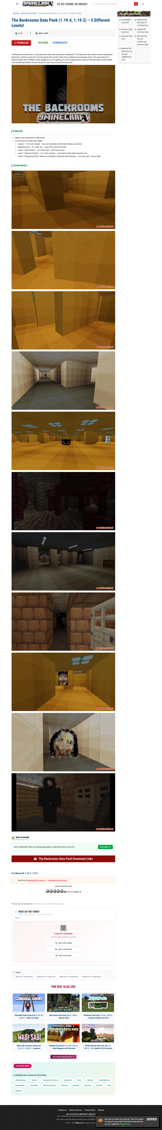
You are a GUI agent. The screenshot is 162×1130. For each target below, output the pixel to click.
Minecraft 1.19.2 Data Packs (46, 977)
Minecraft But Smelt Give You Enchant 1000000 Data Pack (127, 54)
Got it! (152, 1120)
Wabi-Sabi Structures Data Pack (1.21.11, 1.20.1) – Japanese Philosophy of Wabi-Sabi (29, 1047)
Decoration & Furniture (50, 1080)
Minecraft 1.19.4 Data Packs (92, 977)
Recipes (76, 1085)
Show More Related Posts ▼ (63, 1057)
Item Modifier (20, 1085)
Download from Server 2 (57, 880)
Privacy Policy (90, 1110)
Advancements (20, 1080)
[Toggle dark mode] (143, 4)
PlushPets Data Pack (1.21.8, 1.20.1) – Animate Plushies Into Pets (98, 1016)
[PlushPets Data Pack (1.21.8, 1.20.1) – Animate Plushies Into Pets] (98, 1003)
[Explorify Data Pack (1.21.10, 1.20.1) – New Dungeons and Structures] (63, 1033)
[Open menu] (17, 4)
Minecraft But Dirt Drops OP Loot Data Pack (142, 22)
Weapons (18, 1091)
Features (43, 42)
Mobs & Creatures (49, 1085)
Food (79, 1080)
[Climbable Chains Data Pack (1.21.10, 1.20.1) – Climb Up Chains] (29, 1003)
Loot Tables (34, 1085)
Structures (87, 1085)
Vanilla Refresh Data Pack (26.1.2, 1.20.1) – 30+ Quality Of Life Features (98, 1047)
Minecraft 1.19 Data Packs (24, 977)
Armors (34, 1080)
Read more (125, 1124)
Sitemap (101, 1110)
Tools (109, 1085)
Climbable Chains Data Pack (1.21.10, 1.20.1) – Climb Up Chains (29, 1016)
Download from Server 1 (36, 880)
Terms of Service (75, 1110)
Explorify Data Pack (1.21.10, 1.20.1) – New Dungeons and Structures (63, 1047)
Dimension (68, 1080)
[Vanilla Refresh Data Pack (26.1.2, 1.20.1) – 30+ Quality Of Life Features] (98, 1033)
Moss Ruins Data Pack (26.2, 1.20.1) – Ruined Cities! (63, 1016)
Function (90, 1080)
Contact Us (62, 1110)
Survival (99, 1085)
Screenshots (60, 42)
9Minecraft (79, 1123)
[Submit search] (136, 4)
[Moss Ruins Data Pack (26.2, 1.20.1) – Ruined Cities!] (63, 1003)
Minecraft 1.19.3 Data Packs (69, 977)
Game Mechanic (104, 1080)
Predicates (64, 1085)
